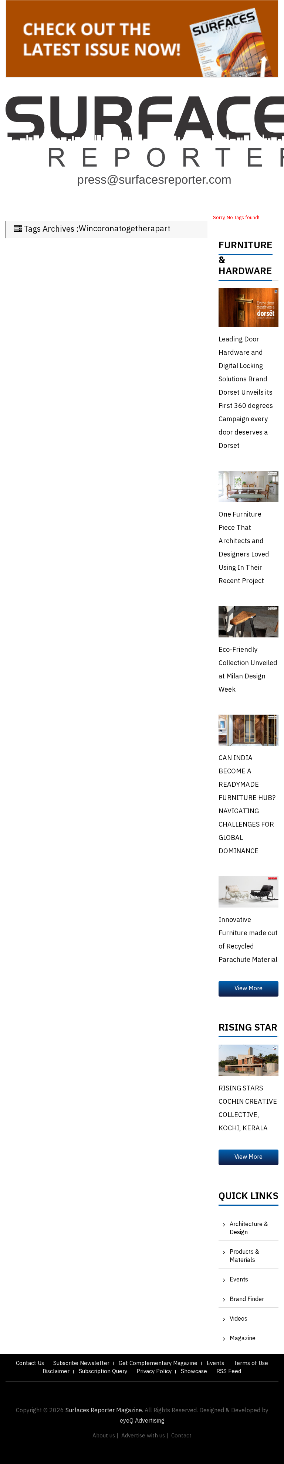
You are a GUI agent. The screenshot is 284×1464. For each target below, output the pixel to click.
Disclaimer (56, 1371)
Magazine (243, 1339)
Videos (238, 1319)
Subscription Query (103, 1371)
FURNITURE (246, 247)
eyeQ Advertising (142, 1421)
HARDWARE (245, 273)
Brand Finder (247, 1299)
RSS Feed (228, 1371)
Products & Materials (244, 1256)
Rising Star (248, 1029)
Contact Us (30, 1363)
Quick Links (248, 1198)
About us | (105, 1435)
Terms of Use (250, 1363)
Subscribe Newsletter (81, 1363)
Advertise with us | (144, 1435)
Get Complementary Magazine (158, 1363)
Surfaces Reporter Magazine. (104, 1411)
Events (239, 1280)
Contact (181, 1435)
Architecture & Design (249, 1228)
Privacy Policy (154, 1371)
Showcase (194, 1371)
